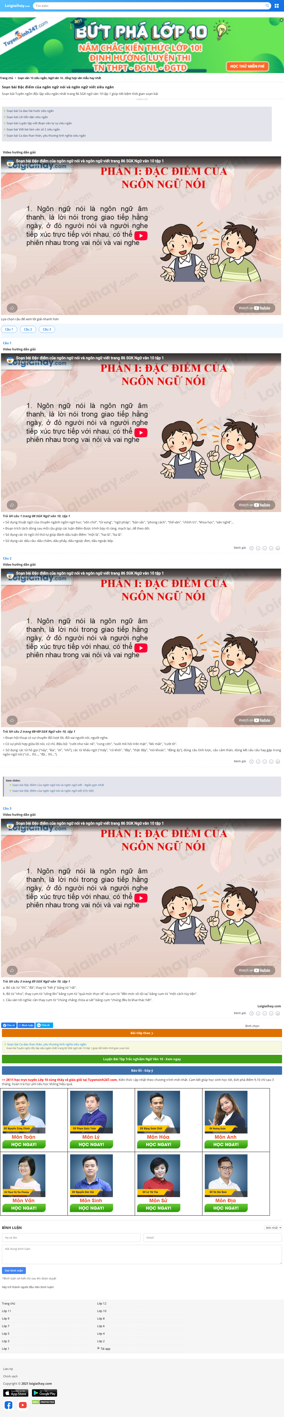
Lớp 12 (101, 1303)
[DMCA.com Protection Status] (43, 1405)
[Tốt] (271, 548)
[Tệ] (258, 548)
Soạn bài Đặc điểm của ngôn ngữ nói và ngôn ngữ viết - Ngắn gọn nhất (58, 785)
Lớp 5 (5, 1333)
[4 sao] (276, 1025)
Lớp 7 (5, 1326)
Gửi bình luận (14, 1270)
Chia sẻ (10, 1025)
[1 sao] (262, 1025)
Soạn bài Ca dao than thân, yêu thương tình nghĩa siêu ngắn (46, 135)
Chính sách (10, 1376)
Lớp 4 (101, 1333)
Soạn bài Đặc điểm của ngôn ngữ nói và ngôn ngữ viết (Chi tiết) (53, 791)
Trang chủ (8, 1303)
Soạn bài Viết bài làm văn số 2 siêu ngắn (33, 129)
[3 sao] (272, 1025)
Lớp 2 (101, 1341)
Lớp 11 (6, 1311)
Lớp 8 (101, 1318)
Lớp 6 (101, 1326)
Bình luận (27, 1025)
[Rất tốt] (277, 548)
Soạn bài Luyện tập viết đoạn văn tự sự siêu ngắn (39, 123)
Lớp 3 (5, 1341)
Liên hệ (8, 1369)
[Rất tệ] (251, 548)
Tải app (105, 1349)
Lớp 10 (101, 1311)
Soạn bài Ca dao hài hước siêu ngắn (30, 111)
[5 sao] (281, 1025)
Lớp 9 (5, 1318)
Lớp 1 (5, 1349)
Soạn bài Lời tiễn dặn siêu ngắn (27, 117)
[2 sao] (267, 1025)
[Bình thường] (264, 548)
